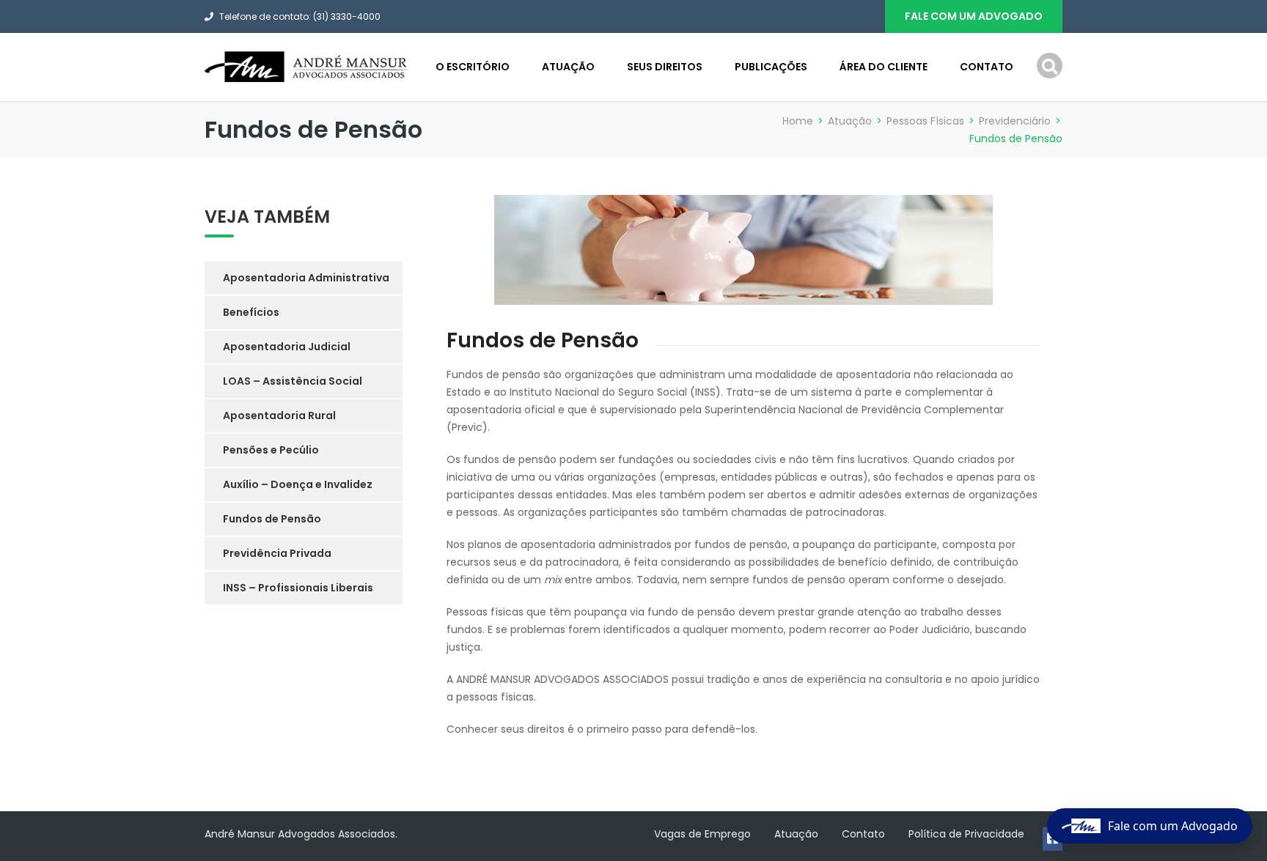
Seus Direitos (664, 66)
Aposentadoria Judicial (286, 346)
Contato (986, 66)
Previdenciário (1015, 121)
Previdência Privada (277, 553)
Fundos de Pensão (272, 518)
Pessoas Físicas (925, 121)
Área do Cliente (884, 66)
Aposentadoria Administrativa (306, 277)
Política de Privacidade (966, 834)
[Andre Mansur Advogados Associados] (307, 66)
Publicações (771, 66)
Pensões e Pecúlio (271, 450)
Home (797, 121)
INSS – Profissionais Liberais (298, 587)
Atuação (568, 66)
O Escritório (473, 66)
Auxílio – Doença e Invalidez (297, 484)
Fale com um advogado (974, 16)
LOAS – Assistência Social (292, 381)
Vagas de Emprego (702, 834)
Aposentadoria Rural (279, 415)
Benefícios (251, 312)
